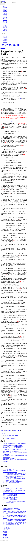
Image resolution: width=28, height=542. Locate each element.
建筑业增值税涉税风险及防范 (11, 435)
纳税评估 (5, 17)
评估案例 (5, 26)
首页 (4, 6)
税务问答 (5, 11)
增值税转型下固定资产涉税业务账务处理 (12, 445)
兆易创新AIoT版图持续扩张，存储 (11, 524)
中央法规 (5, 7)
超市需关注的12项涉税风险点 (10, 491)
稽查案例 (5, 29)
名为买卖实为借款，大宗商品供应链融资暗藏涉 (14, 478)
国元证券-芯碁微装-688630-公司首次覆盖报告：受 (14, 522)
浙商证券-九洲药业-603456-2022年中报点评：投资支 (15, 515)
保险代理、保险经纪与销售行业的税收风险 (13, 476)
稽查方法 (5, 27)
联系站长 (5, 534)
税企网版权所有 (4, 537)
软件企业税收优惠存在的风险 (10, 472)
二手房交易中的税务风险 (9, 469)
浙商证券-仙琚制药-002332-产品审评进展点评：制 (14, 511)
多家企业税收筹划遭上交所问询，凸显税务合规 (14, 470)
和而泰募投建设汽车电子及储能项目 (11, 509)
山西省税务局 (6, 527)
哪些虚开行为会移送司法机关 (10, 494)
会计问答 (5, 18)
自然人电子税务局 (7, 530)
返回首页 (3, 48)
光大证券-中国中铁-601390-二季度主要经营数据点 (14, 520)
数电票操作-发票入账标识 (9, 458)
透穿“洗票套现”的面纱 (8, 502)
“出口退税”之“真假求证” (10, 438)
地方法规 (5, 9)
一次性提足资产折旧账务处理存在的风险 (12, 489)
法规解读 (5, 10)
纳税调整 (5, 16)
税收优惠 (5, 13)
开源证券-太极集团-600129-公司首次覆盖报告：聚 (14, 523)
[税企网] (3, 1)
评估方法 (5, 25)
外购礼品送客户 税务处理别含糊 (10, 480)
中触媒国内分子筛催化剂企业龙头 (11, 508)
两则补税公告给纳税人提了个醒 (10, 497)
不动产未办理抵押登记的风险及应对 (11, 482)
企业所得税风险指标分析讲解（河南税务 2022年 (14, 473)
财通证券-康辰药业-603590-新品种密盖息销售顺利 (14, 519)
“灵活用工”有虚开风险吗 (9, 498)
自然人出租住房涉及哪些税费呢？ (11, 451)
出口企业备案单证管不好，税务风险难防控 (13, 481)
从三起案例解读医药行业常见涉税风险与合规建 (14, 474)
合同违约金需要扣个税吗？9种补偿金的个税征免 (14, 449)
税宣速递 (5, 22)
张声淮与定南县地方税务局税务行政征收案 (13, 446)
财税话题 (5, 20)
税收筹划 (5, 14)
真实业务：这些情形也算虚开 (10, 499)
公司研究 (5, 21)
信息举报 (5, 532)
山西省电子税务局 (7, 528)
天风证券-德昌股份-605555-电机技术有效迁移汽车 (14, 443)
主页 (2, 45)
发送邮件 (5, 535)
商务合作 (5, 531)
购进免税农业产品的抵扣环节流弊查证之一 (13, 447)
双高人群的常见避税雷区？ (9, 477)
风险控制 (5, 30)
